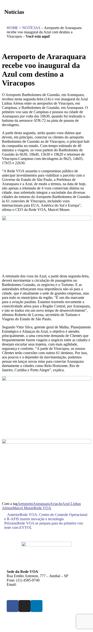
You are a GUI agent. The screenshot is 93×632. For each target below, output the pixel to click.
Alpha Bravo (14, 625)
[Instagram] (25, 606)
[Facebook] (13, 606)
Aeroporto (25, 504)
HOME (12, 28)
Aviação (56, 504)
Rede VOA (42, 508)
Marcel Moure (23, 508)
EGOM (72, 621)
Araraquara (41, 504)
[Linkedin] (36, 606)
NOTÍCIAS (31, 28)
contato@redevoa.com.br (36, 584)
